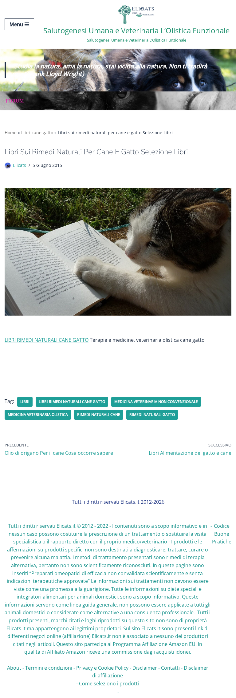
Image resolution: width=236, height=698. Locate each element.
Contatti (170, 667)
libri (25, 401)
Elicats (19, 165)
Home (11, 132)
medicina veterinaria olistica (38, 414)
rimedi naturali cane (98, 414)
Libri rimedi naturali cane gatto (72, 401)
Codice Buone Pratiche (221, 533)
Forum (15, 100)
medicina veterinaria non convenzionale (156, 401)
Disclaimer (144, 667)
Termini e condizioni (48, 667)
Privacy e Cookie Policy (102, 667)
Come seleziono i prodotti (109, 683)
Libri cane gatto (37, 132)
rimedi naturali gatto (152, 414)
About (14, 667)
